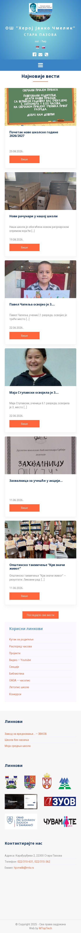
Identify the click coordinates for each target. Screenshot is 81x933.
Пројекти (14, 653)
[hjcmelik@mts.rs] (40, 54)
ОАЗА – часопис (19, 680)
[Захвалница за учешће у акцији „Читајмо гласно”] (40, 455)
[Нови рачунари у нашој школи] (40, 191)
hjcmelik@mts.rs (24, 867)
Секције (14, 666)
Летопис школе (19, 687)
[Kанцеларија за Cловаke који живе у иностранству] (21, 821)
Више (24, 159)
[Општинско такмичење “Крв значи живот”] (40, 539)
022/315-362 (42, 861)
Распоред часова (20, 646)
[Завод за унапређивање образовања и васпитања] (60, 801)
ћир (44, 41)
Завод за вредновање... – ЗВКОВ (26, 733)
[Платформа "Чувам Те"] (60, 821)
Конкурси (15, 694)
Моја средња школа (18, 745)
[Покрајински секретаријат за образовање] (30, 782)
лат (37, 41)
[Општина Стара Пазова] (11, 782)
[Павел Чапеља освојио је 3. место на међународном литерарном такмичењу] (40, 279)
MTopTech (45, 928)
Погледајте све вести (40, 615)
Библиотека (16, 673)
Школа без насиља (17, 739)
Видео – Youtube (20, 660)
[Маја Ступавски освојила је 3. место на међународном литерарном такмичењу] (40, 367)
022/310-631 (25, 861)
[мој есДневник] (21, 801)
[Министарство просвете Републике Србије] (47, 780)
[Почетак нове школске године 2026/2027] (40, 107)
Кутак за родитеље (21, 639)
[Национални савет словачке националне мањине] (64, 783)
